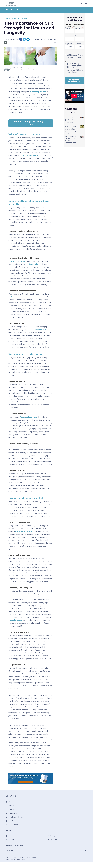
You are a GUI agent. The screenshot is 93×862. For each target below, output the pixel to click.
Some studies (41, 330)
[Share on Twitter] (24, 39)
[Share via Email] (5, 42)
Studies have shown (29, 155)
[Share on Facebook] (20, 39)
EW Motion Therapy (21, 68)
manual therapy (15, 620)
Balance (24, 18)
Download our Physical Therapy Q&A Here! (30, 123)
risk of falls (33, 264)
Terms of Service (76, 66)
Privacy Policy (77, 65)
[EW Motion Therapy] (7, 69)
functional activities (28, 417)
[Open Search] (82, 3)
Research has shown (17, 261)
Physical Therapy (11, 18)
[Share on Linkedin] (28, 39)
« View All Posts (9, 15)
